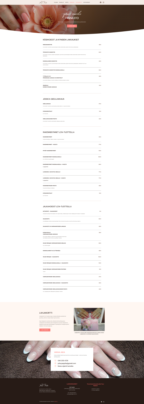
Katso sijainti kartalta (65, 366)
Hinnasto (72, 2)
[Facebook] (100, 2)
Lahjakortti (79, 2)
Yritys (66, 2)
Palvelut (61, 2)
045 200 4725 (63, 361)
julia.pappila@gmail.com (67, 363)
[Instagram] (103, 2)
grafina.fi (55, 401)
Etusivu (56, 2)
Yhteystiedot (86, 2)
